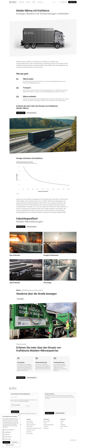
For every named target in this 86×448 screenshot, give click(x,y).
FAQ (61, 428)
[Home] (13, 2)
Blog (61, 422)
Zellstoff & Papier (30, 422)
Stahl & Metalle (30, 421)
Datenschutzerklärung (24, 401)
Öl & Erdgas (29, 431)
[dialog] (10, 430)
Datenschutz (46, 428)
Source (17, 193)
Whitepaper (63, 424)
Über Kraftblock (47, 421)
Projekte (33, 2)
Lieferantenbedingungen (49, 424)
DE (63, 2)
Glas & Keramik (30, 426)
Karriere (45, 422)
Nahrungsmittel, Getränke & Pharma (34, 428)
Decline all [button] (14, 442)
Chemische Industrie (31, 429)
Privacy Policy (5, 427)
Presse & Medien (64, 426)
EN (61, 2)
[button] (21, 2)
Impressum (46, 426)
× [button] (18, 415)
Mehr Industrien (30, 433)
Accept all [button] (6, 442)
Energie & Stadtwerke (31, 424)
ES (66, 2)
